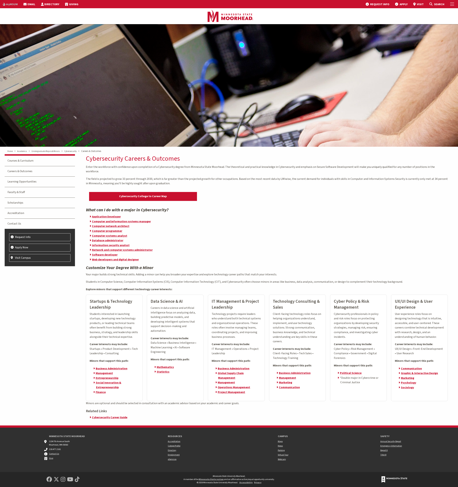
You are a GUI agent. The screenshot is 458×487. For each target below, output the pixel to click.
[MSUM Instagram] (63, 479)
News (280, 445)
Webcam (282, 459)
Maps (280, 441)
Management (104, 373)
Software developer (105, 255)
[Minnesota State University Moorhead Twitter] (56, 479)
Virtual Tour (283, 454)
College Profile (174, 445)
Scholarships (15, 203)
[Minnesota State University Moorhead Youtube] (70, 479)
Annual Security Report (390, 441)
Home (10, 151)
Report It (384, 450)
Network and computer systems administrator (122, 250)
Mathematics (165, 367)
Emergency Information (391, 445)
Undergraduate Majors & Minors (45, 151)
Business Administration (111, 369)
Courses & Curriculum (20, 161)
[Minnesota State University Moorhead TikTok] (77, 479)
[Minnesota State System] (394, 479)
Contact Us (14, 224)
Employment (174, 454)
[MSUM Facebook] (49, 479)
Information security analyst (111, 245)
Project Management (231, 392)
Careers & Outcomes (20, 171)
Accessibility (246, 482)
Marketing (285, 382)
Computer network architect (110, 226)
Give (51, 458)
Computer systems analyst (109, 236)
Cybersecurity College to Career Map (143, 196)
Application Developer (106, 217)
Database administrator (107, 240)
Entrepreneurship (107, 378)
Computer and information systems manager (121, 221)
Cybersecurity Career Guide (109, 417)
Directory (172, 450)
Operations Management (234, 387)
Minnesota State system (211, 479)
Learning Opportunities (22, 182)
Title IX (383, 454)
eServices (172, 459)
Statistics (163, 372)
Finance (101, 392)
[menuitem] (10, 4)
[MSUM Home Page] (229, 16)
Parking (281, 450)
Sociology (407, 387)
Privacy (257, 482)
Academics (22, 151)
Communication (289, 387)
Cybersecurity (70, 151)
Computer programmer (107, 231)
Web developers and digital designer (115, 260)
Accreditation (16, 213)
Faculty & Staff (16, 192)
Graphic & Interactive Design (419, 373)
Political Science (351, 373)
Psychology (408, 383)
